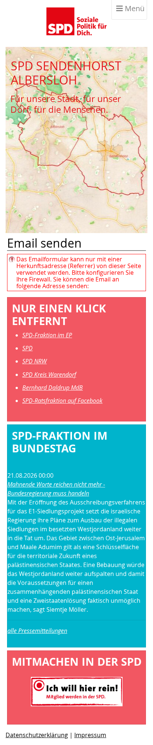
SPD (27, 348)
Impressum (90, 735)
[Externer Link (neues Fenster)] (77, 691)
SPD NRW (34, 361)
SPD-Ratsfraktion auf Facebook (62, 401)
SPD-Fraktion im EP (47, 335)
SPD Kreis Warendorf (49, 374)
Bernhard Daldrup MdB (52, 387)
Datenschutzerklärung (37, 735)
